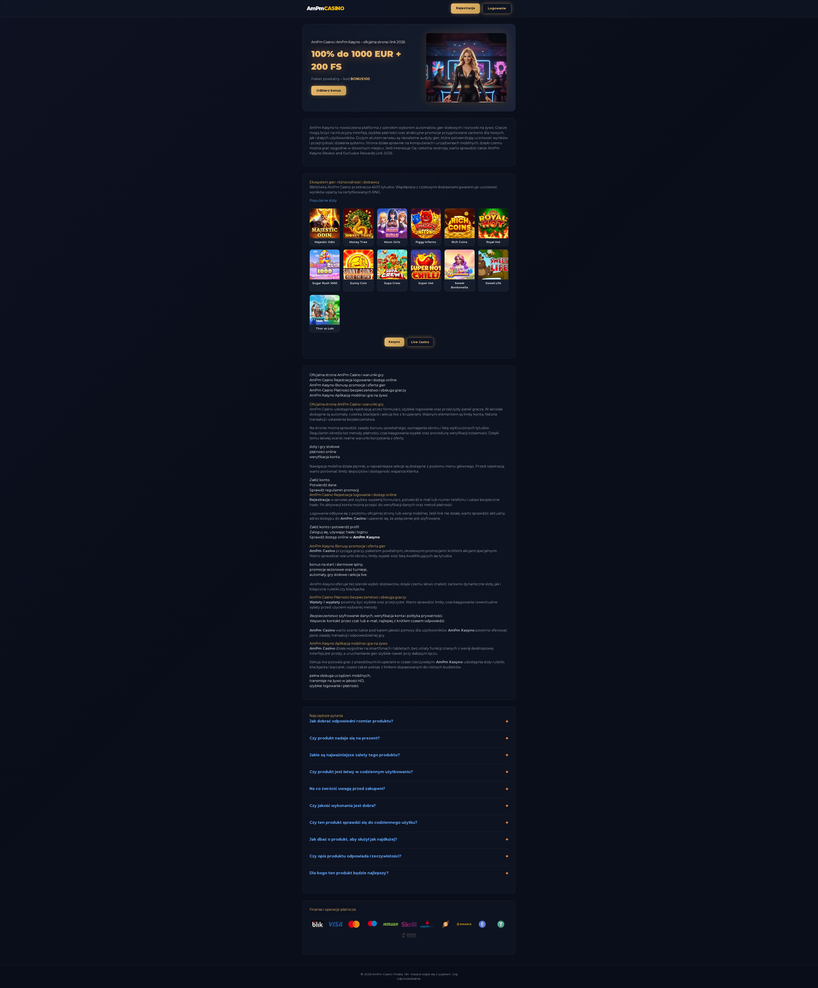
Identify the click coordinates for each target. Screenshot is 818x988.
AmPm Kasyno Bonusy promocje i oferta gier (348, 385)
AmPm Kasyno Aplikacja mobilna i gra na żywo (348, 395)
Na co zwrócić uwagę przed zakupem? (347, 788)
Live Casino (420, 342)
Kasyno (394, 342)
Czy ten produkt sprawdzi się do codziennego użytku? (363, 822)
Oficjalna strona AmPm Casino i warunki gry (347, 375)
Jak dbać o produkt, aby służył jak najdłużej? (353, 839)
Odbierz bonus (328, 90)
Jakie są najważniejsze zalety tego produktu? (355, 755)
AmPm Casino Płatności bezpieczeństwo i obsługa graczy (358, 390)
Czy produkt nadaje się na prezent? (345, 738)
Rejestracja (465, 8)
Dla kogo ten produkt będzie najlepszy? (349, 873)
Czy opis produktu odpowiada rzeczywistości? (355, 856)
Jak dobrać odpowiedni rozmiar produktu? (351, 721)
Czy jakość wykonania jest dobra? (343, 805)
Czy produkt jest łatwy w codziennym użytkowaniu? (361, 771)
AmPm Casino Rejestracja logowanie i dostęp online (353, 380)
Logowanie (497, 8)
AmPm (325, 8)
